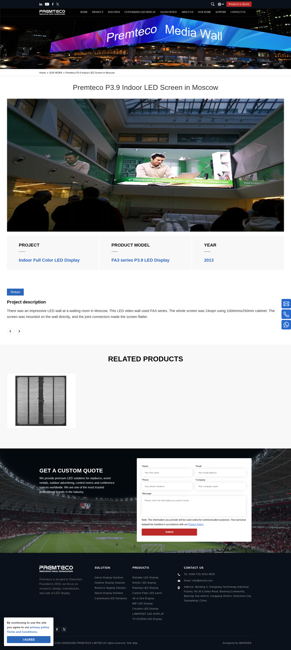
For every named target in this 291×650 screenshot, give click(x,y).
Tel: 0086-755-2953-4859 (199, 574)
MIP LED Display (142, 603)
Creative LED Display (145, 608)
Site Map (132, 643)
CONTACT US (238, 12)
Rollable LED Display (145, 577)
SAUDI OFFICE (168, 12)
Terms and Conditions (22, 631)
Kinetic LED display (144, 582)
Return (15, 292)
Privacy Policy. (196, 524)
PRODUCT (97, 12)
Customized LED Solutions (111, 598)
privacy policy (39, 627)
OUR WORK (204, 12)
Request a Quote (239, 4)
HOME (83, 12)
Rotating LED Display (145, 588)
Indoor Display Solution (109, 577)
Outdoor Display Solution (110, 582)
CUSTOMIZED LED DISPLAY (140, 12)
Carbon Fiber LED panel (147, 593)
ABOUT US (187, 12)
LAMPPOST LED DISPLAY (148, 614)
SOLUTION (114, 12)
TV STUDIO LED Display (147, 619)
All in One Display (143, 598)
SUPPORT (221, 12)
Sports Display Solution (109, 593)
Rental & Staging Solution (110, 588)
